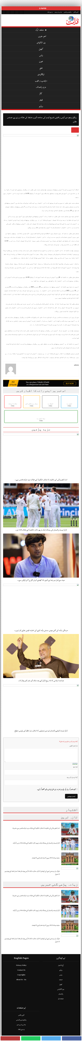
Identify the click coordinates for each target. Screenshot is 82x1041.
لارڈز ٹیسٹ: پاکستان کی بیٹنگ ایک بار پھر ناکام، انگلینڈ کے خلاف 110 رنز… (41, 530)
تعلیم (41, 68)
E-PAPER (42, 8)
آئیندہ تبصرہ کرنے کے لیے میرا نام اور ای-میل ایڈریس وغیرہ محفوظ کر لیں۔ (56, 789)
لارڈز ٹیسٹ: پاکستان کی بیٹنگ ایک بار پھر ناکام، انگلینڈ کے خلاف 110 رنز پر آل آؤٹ (36, 843)
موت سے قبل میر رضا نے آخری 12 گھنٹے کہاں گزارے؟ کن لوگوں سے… (41, 580)
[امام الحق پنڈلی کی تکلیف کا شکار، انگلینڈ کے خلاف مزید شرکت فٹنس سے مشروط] (69, 828)
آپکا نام (75, 767)
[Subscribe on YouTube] (17, 12)
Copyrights (21, 974)
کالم (41, 93)
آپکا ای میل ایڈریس (72, 777)
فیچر (41, 100)
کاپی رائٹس (75, 12)
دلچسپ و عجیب (41, 81)
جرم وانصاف (41, 87)
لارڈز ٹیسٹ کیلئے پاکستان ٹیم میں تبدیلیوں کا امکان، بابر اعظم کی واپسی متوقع (41, 731)
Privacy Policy (21, 965)
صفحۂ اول (61, 998)
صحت (41, 62)
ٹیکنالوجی (41, 74)
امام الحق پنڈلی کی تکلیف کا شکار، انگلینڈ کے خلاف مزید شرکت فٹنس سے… (41, 480)
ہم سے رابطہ (50, 12)
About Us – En (21, 979)
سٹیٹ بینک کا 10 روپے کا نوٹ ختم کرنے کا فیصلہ (46, 857)
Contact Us (21, 970)
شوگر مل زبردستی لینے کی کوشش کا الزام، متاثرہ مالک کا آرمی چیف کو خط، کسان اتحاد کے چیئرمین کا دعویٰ (32, 873)
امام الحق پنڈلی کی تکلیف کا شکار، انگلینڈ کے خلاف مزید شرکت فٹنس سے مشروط (36, 828)
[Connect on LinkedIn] (21, 12)
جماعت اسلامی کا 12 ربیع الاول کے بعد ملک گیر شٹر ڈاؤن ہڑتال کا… (41, 680)
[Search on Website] (3, 12)
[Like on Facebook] (8, 12)
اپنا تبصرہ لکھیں (74, 745)
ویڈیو (41, 106)
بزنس (41, 55)
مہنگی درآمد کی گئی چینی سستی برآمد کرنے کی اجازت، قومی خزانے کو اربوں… (41, 630)
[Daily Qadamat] (72, 20)
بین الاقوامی (41, 43)
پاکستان (61, 993)
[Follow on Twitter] (12, 12)
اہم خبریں (42, 36)
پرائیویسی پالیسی (67, 12)
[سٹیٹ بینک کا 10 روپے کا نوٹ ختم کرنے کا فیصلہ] (69, 858)
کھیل (41, 49)
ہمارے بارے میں (58, 12)
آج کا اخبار (61, 965)
